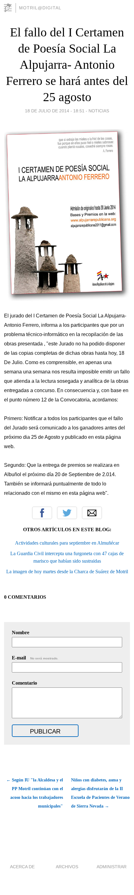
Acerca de (22, 866)
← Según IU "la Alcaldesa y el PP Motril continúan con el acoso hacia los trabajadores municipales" (34, 793)
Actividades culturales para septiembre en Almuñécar (67, 543)
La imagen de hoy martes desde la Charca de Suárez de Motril (67, 571)
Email (92, 513)
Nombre (20, 632)
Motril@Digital (40, 7)
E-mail (35, 657)
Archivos (67, 866)
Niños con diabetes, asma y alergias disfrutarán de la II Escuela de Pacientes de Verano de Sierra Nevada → (100, 793)
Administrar (112, 866)
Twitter (67, 513)
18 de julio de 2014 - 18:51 (54, 110)
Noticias (99, 110)
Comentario (24, 683)
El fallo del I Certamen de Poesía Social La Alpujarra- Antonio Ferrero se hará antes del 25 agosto (67, 64)
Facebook (42, 513)
